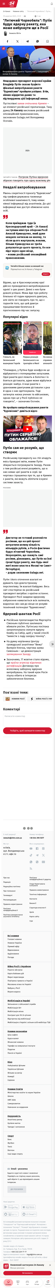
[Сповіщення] (52, 3)
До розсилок (17, 1189)
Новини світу (18, 11)
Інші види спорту (15, 1154)
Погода (11, 957)
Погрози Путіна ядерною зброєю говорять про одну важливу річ (26, 178)
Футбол (11, 1143)
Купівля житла (14, 1123)
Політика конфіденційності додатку (40, 878)
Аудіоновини (13, 954)
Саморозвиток (14, 1103)
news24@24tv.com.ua (12, 838)
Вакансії (33, 903)
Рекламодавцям (9, 900)
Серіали (11, 1080)
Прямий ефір (13, 946)
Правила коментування (39, 890)
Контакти (33, 899)
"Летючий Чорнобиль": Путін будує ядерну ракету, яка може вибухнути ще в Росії (39, 11)
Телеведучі (7, 895)
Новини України (15, 943)
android (11, 1207)
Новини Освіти (15, 1089)
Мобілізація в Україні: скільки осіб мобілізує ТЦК (29, 1022)
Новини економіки (17, 1031)
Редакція (7, 882)
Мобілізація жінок (15, 1011)
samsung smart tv (29, 1214)
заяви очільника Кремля (32, 103)
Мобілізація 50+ (14, 1008)
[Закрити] (50, 1265)
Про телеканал (9, 891)
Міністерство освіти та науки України (24, 1092)
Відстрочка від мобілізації (19, 1019)
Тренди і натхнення (16, 1127)
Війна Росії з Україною (19, 966)
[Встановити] (27, 1269)
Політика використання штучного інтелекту (13, 915)
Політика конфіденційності (10, 909)
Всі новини (13, 935)
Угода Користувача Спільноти (37, 885)
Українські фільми (16, 1069)
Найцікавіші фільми (16, 1065)
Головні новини (15, 939)
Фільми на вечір (15, 1073)
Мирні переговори (16, 977)
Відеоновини (13, 950)
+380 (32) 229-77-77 (19, 1252)
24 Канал (7, 11)
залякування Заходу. (19, 654)
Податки (11, 1049)
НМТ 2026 (12, 1100)
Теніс (10, 1147)
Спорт (11, 1136)
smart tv (11, 1214)
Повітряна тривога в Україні (20, 981)
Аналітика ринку (15, 1119)
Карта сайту (34, 916)
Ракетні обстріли (15, 970)
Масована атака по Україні (19, 984)
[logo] (12, 3)
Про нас (6, 878)
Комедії (11, 1076)
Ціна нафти (13, 1035)
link (31, 848)
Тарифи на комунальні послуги (21, 1046)
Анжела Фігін (15, 33)
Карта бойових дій (16, 973)
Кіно (10, 1062)
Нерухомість (14, 1116)
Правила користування (12, 904)
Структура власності (38, 908)
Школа (10, 1096)
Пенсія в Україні (15, 1053)
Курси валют (13, 1038)
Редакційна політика (11, 887)
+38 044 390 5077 (37, 838)
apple (29, 1207)
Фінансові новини (16, 1042)
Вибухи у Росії (14, 988)
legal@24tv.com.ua (34, 1254)
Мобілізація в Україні (19, 1000)
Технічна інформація (38, 894)
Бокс (10, 1139)
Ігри (31, 921)
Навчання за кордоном (18, 1107)
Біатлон (11, 1150)
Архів (32, 912)
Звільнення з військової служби (22, 1004)
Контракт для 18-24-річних (19, 1015)
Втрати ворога (14, 991)
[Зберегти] (47, 41)
